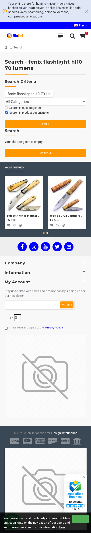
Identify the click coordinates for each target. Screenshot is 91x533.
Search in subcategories (25, 107)
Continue (45, 152)
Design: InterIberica (63, 433)
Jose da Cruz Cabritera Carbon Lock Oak (67, 215)
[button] (44, 233)
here (62, 527)
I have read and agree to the (36, 327)
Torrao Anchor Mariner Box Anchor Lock (24, 215)
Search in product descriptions (29, 112)
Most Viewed (14, 167)
